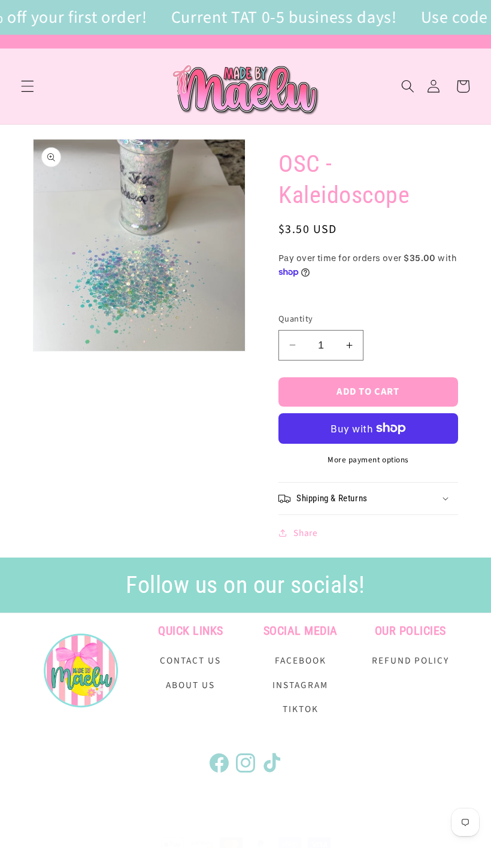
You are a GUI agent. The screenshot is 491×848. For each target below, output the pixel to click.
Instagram (300, 685)
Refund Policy (410, 660)
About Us (190, 685)
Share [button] (305, 533)
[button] (27, 86)
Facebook (300, 660)
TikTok (301, 709)
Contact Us (190, 660)
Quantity (295, 319)
